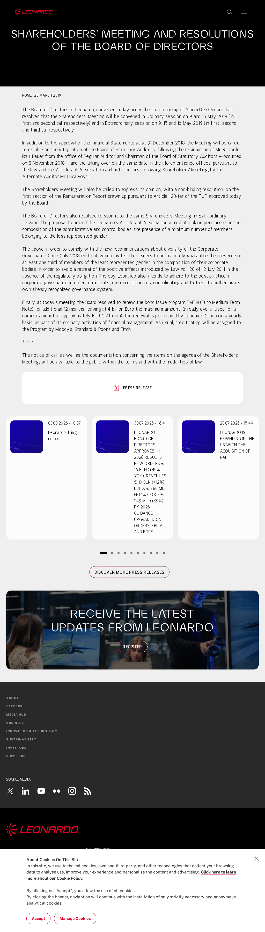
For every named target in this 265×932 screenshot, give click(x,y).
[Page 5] (131, 553)
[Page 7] (144, 553)
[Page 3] (118, 553)
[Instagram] (72, 791)
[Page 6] (138, 553)
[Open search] (229, 12)
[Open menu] (244, 12)
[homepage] (34, 12)
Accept (38, 918)
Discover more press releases (129, 572)
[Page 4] (125, 553)
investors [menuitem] (16, 747)
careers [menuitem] (14, 706)
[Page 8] (151, 553)
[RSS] (88, 791)
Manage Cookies (75, 918)
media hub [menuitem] (16, 714)
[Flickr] (57, 791)
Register (132, 646)
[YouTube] (41, 791)
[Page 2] (112, 553)
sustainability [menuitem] (21, 739)
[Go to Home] (132, 829)
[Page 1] (103, 553)
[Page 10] (164, 553)
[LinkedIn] (26, 791)
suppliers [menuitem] (15, 756)
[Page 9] (157, 553)
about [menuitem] (12, 698)
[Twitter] (10, 791)
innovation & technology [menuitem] (31, 731)
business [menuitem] (15, 723)
